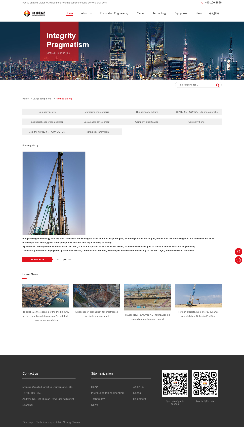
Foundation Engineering (114, 13)
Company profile (47, 112)
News (199, 13)
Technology (159, 13)
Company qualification (147, 122)
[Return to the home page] (238, 260)
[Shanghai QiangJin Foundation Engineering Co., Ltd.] (33, 16)
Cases (140, 13)
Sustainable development (97, 122)
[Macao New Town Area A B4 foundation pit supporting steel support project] (147, 297)
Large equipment (42, 98)
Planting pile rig (64, 98)
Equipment (181, 13)
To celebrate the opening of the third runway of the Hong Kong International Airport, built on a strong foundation (46, 315)
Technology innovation (97, 131)
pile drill (67, 259)
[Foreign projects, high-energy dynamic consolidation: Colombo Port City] (198, 295)
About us (86, 13)
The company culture (147, 112)
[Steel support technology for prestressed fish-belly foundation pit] (96, 295)
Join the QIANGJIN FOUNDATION (47, 131)
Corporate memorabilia (97, 112)
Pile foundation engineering (107, 393)
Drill (57, 259)
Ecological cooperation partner (47, 122)
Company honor (196, 122)
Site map (27, 422)
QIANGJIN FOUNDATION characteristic (197, 112)
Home (69, 13)
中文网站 (214, 13)
